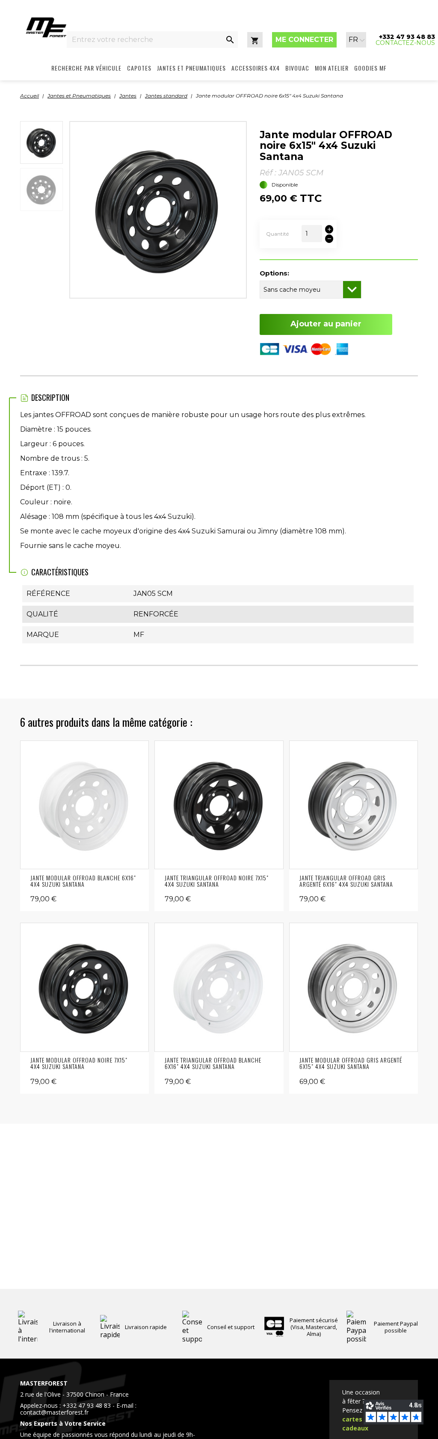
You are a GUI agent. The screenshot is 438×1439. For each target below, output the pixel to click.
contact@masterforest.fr (54, 1412)
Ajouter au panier (325, 324)
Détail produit (84, 805)
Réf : (268, 173)
